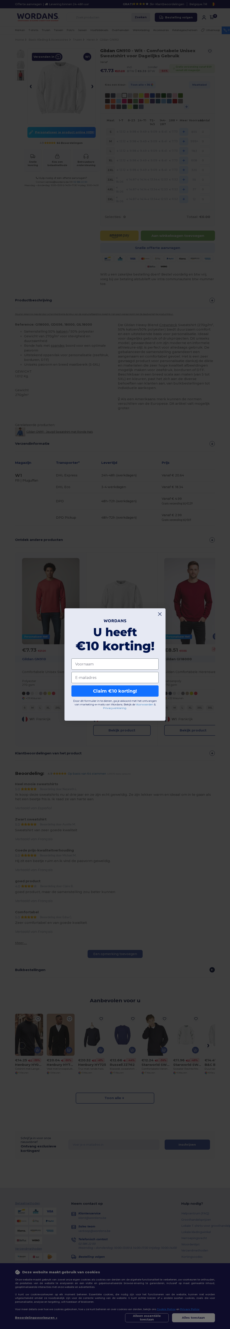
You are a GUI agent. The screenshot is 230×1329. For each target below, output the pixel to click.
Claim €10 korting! (115, 691)
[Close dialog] (160, 614)
